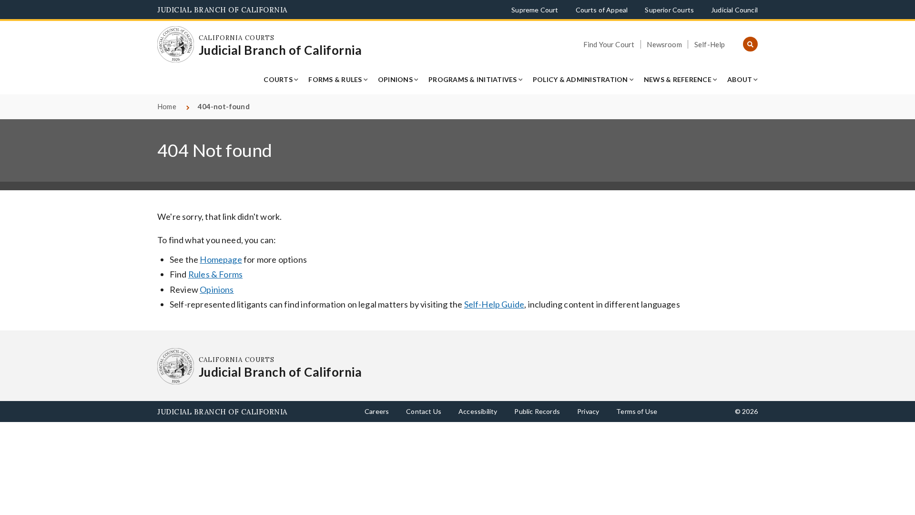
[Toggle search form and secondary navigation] (750, 44)
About (739, 79)
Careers (377, 411)
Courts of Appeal (602, 10)
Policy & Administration (580, 79)
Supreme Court (534, 10)
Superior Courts (669, 10)
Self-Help (709, 44)
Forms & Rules (335, 79)
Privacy (588, 411)
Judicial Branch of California (222, 9)
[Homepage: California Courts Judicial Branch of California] (175, 44)
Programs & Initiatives (472, 79)
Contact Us (423, 411)
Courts (278, 79)
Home (166, 106)
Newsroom (664, 44)
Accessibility (477, 411)
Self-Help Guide (494, 304)
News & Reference (678, 79)
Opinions (395, 79)
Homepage (221, 259)
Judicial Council (734, 10)
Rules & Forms (215, 274)
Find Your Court (609, 44)
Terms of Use (636, 411)
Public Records (537, 411)
